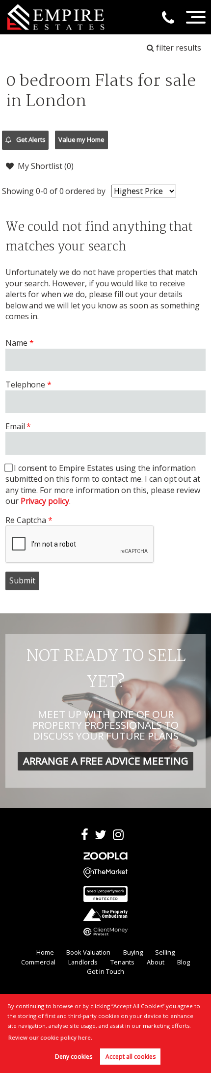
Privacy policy (45, 500)
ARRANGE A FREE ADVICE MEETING (105, 761)
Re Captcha (26, 520)
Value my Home (81, 139)
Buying (133, 952)
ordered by (85, 191)
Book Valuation (88, 952)
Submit (22, 580)
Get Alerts (30, 139)
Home (45, 952)
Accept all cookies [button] (131, 1056)
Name (16, 342)
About (155, 962)
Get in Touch (105, 971)
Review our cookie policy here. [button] (50, 1037)
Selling (165, 952)
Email (15, 426)
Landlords (83, 962)
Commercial (38, 962)
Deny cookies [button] (73, 1056)
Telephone (25, 384)
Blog (183, 962)
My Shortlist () (45, 166)
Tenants (122, 962)
